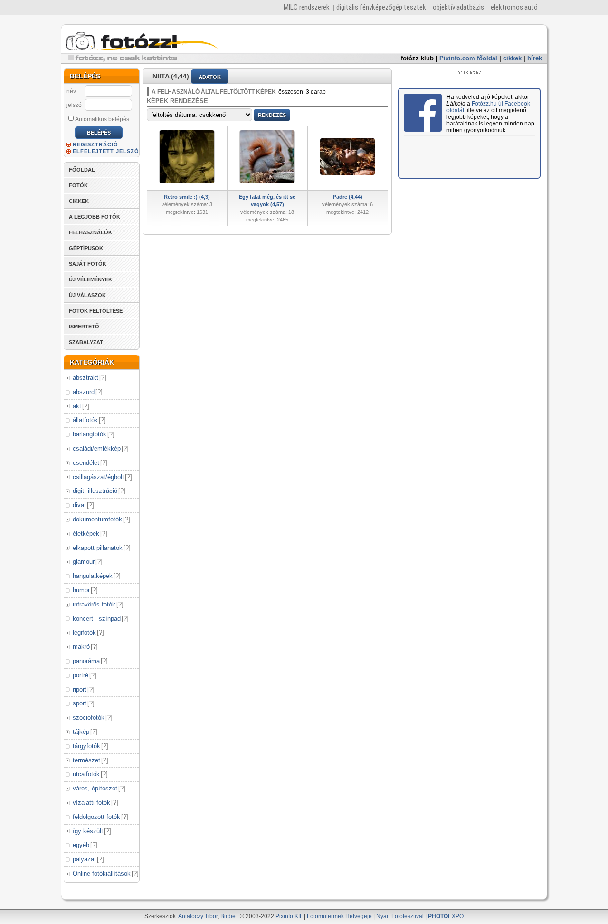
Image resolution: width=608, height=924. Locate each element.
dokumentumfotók (97, 519)
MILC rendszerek (307, 7)
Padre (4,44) (347, 197)
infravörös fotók (94, 604)
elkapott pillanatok (98, 547)
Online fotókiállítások (102, 873)
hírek (534, 58)
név (71, 91)
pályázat (84, 859)
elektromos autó (514, 7)
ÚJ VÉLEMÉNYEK (90, 279)
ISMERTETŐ (84, 326)
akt (77, 406)
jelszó (74, 105)
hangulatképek (93, 575)
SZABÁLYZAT (86, 342)
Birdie (228, 916)
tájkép (81, 731)
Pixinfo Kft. (289, 916)
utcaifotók (86, 774)
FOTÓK (78, 185)
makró (81, 646)
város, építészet (95, 788)
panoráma (86, 660)
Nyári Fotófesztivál (400, 916)
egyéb (81, 844)
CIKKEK (79, 201)
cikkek (512, 58)
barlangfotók (89, 434)
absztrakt (85, 377)
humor (81, 590)
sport (79, 703)
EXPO (446, 916)
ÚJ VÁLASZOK (87, 295)
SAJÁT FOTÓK (87, 264)
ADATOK (210, 77)
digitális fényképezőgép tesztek (381, 7)
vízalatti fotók (91, 802)
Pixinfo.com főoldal (468, 58)
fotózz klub (417, 58)
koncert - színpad (97, 618)
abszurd (84, 391)
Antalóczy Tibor (198, 916)
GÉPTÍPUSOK (86, 248)
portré (80, 675)
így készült (88, 831)
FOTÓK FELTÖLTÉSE (96, 311)
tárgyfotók (86, 746)
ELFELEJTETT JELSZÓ (106, 151)
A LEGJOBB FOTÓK (94, 217)
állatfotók (85, 420)
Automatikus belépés (102, 119)
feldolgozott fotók (96, 816)
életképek (86, 533)
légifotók (84, 632)
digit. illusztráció (95, 490)
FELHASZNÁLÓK (90, 232)
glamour (84, 561)
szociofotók (88, 717)
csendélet (86, 462)
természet (86, 760)
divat (79, 505)
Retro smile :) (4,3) (187, 197)
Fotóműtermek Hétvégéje (339, 916)
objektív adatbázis (458, 7)
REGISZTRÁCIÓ (95, 144)
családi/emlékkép (97, 448)
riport (79, 689)
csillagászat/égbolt (98, 477)
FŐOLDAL (82, 170)
